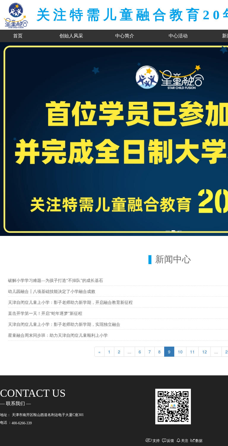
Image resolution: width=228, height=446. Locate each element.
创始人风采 (71, 35)
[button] (168, 230)
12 (204, 352)
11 (192, 352)
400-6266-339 (22, 423)
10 (180, 352)
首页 (18, 35)
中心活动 (178, 35)
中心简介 (124, 35)
